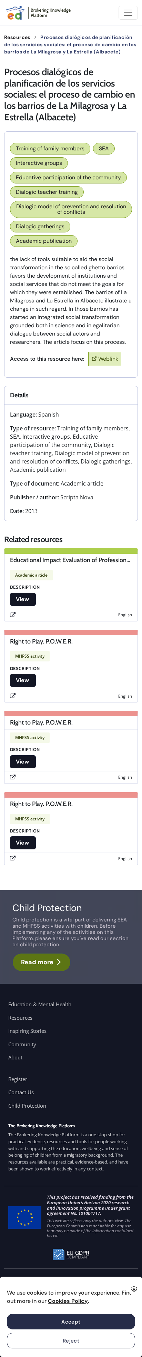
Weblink (108, 358)
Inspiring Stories (27, 1030)
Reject (71, 1340)
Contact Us (21, 1092)
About (15, 1057)
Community (22, 1044)
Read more (37, 962)
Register (17, 1079)
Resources (17, 37)
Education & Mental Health (39, 1004)
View (23, 599)
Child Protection (27, 1105)
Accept (71, 1321)
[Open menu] (128, 13)
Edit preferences (134, 1288)
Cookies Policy (68, 1301)
